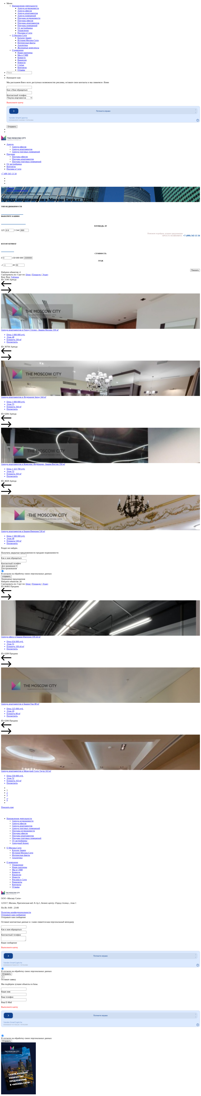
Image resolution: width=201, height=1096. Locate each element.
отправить (6, 576)
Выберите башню (10, 216)
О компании (18, 50)
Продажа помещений (27, 25)
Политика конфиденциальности (16, 912)
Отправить (12, 127)
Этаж (100, 261)
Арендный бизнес (20, 843)
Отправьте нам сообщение (13, 915)
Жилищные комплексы (28, 48)
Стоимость (101, 253)
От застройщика (25, 28)
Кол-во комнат (8, 244)
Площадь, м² (100, 226)
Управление (23, 30)
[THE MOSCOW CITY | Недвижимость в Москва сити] (13, 140)
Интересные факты (26, 43)
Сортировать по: (9, 274)
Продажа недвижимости (29, 18)
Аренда (10, 144)
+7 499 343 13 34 (9, 173)
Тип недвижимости (11, 207)
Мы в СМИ (23, 55)
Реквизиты (17, 882)
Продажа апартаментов (28, 23)
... (7, 798)
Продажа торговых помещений (26, 161)
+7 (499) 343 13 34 (191, 235)
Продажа (11, 154)
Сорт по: (21, 274)
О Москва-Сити (19, 35)
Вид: (3, 277)
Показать (195, 270)
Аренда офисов (25, 11)
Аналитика (23, 45)
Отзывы (21, 70)
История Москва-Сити (28, 40)
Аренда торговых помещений (26, 152)
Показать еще (7, 807)
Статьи (21, 65)
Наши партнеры (25, 53)
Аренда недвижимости (28, 8)
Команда (22, 57)
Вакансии (22, 60)
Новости (22, 62)
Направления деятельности (24, 6)
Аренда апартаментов (28, 13)
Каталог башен (24, 38)
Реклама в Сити (25, 33)
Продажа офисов (25, 20)
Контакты (22, 67)
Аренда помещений (27, 16)
